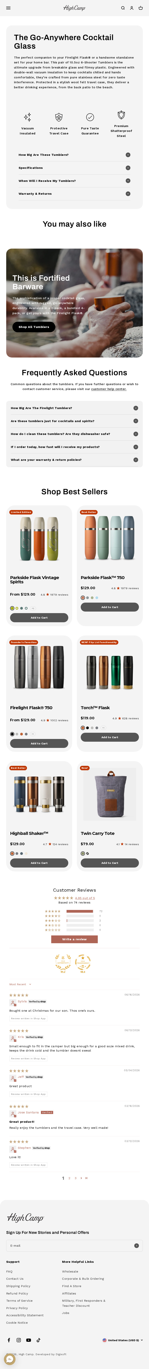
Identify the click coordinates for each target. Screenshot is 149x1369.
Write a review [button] (74, 939)
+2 (33, 608)
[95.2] (63, 962)
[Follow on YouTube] (28, 1340)
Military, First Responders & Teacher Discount (83, 1303)
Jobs (65, 1313)
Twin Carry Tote (97, 833)
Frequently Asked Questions (74, 372)
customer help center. (108, 389)
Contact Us (15, 1278)
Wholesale (70, 1271)
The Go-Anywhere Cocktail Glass (64, 41)
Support (13, 1262)
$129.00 (88, 588)
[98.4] (83, 962)
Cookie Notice (17, 1322)
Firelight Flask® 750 (31, 708)
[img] (18, 995)
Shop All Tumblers (34, 327)
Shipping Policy (18, 1286)
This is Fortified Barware (41, 282)
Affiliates (69, 1293)
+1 (33, 734)
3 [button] (75, 1178)
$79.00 (87, 844)
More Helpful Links (78, 1262)
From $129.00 (22, 594)
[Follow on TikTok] (38, 1340)
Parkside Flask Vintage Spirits (34, 579)
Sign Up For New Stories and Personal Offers (47, 1232)
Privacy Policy (17, 1308)
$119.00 (87, 718)
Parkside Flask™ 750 (102, 577)
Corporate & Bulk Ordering (83, 1278)
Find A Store (71, 1286)
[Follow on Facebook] (8, 1340)
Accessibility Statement (24, 1315)
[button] (74, 154)
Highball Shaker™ (29, 833)
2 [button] (69, 1178)
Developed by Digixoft (51, 1354)
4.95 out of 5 (85, 898)
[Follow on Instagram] (18, 1340)
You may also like (75, 224)
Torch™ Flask (95, 708)
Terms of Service (19, 1300)
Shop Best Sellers (74, 491)
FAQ (9, 1271)
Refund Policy (17, 1293)
